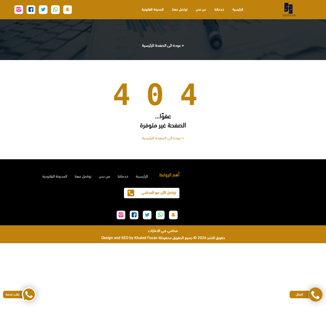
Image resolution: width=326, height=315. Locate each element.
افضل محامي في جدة (309, 268)
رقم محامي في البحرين (309, 261)
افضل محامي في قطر (309, 283)
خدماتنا (219, 9)
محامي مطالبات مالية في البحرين (301, 254)
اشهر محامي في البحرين (308, 247)
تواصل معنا (179, 9)
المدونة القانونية (153, 9)
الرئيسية (237, 9)
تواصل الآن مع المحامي (158, 192)
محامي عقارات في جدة (308, 304)
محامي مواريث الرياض (309, 311)
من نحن (201, 9)
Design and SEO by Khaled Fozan (129, 238)
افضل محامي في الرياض (307, 275)
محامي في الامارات (163, 230)
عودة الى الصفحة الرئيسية (161, 45)
